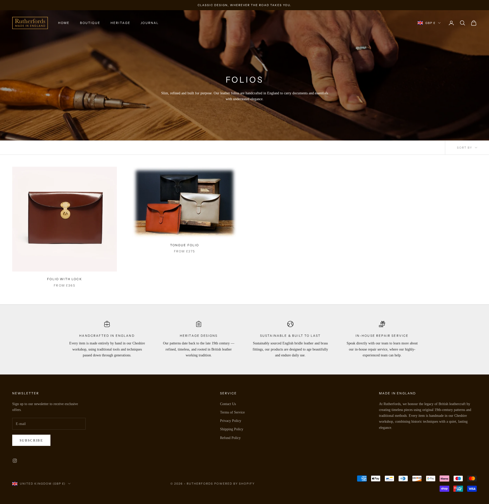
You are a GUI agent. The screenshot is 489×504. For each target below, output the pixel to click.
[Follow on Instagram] (14, 460)
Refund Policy (230, 438)
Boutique (90, 23)
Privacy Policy (230, 421)
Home (64, 23)
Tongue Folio (184, 245)
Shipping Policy (231, 429)
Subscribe (31, 440)
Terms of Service (232, 412)
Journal (150, 23)
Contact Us (228, 404)
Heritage (120, 23)
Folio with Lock (64, 279)
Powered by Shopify (234, 483)
